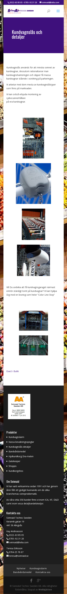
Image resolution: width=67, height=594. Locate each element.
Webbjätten (45, 589)
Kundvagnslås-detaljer (20, 446)
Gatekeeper (14, 461)
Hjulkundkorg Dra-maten (21, 456)
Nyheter (21, 568)
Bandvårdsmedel (17, 451)
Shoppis (13, 466)
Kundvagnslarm (16, 437)
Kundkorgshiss (16, 470)
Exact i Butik (12, 371)
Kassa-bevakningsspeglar (21, 441)
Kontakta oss (43, 572)
